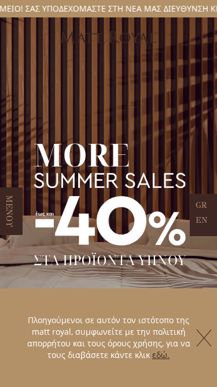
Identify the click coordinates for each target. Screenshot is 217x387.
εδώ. (161, 354)
